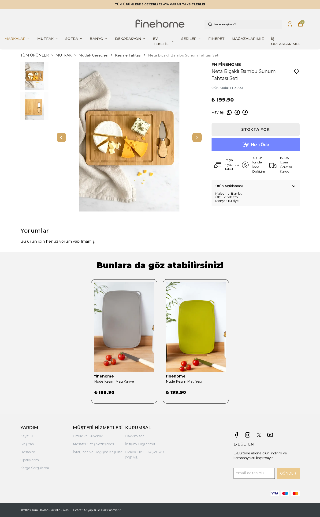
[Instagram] (247, 435)
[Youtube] (270, 435)
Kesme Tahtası (128, 55)
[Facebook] (236, 435)
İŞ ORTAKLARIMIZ (285, 41)
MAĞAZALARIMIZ (248, 38)
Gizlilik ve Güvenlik (88, 436)
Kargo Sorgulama (34, 468)
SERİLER (189, 38)
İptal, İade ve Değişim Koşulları (98, 452)
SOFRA (71, 38)
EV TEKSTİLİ (161, 41)
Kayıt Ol (26, 436)
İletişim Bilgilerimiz (140, 444)
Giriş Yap (27, 444)
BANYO (96, 38)
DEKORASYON (128, 38)
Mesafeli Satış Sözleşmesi (94, 444)
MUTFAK (45, 38)
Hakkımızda (134, 436)
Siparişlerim (29, 460)
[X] (259, 435)
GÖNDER (288, 473)
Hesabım (27, 452)
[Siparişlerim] (290, 24)
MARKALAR (15, 38)
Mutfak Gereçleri (93, 55)
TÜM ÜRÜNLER (34, 55)
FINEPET (216, 38)
